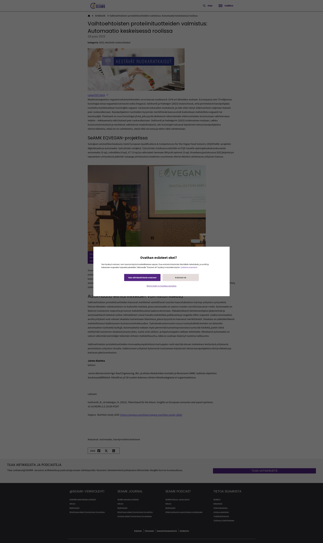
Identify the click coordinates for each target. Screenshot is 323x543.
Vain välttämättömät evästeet (142, 277)
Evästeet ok (180, 277)
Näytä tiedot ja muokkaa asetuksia (161, 286)
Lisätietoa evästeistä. (189, 267)
